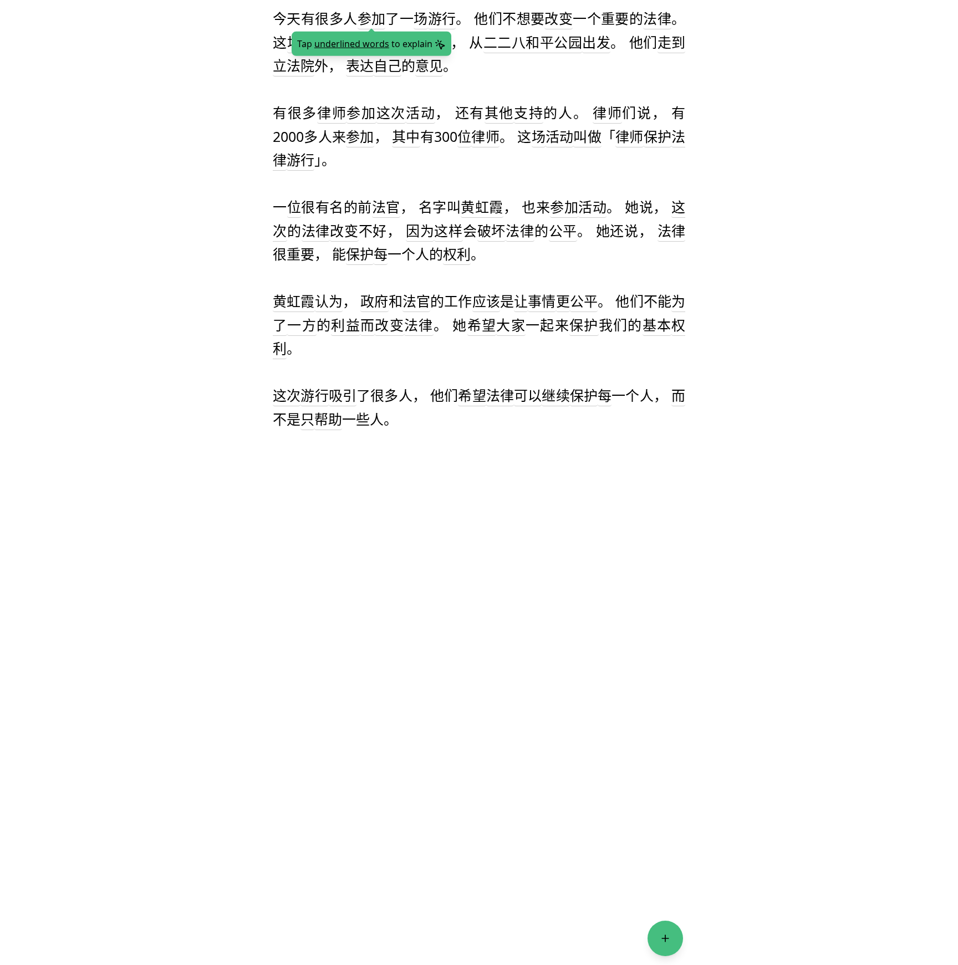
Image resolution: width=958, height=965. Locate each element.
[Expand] (665, 938)
